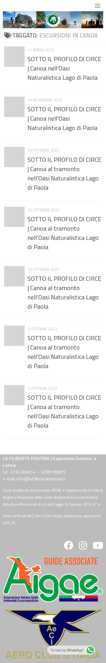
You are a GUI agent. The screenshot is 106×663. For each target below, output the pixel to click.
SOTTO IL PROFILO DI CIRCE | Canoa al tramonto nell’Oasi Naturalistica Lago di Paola (64, 173)
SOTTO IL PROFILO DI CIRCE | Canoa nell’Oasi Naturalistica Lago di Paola (64, 68)
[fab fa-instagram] (83, 547)
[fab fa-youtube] (97, 547)
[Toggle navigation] (97, 5)
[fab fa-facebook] (68, 547)
